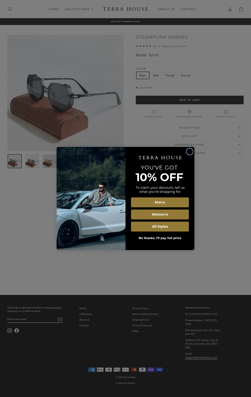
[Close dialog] (190, 151)
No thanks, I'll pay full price (160, 238)
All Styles (160, 227)
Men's (160, 202)
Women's (160, 214)
